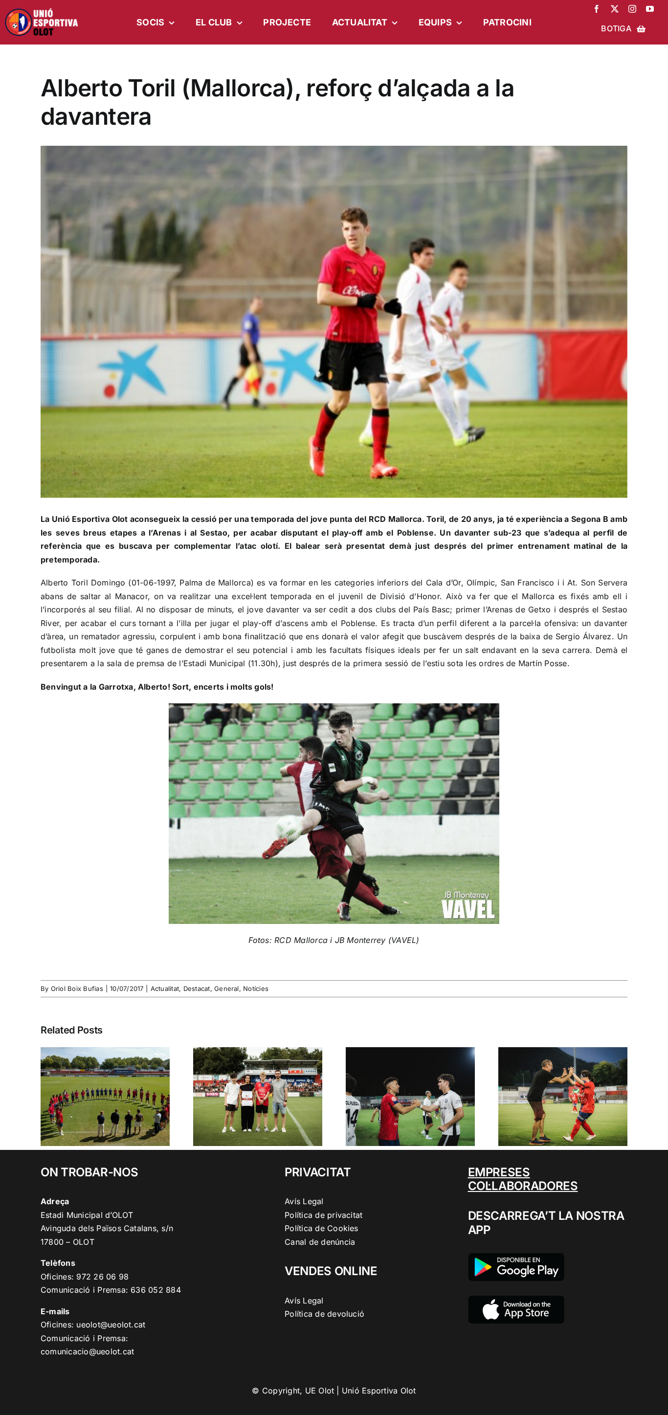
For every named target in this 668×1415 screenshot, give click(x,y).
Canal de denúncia (320, 1242)
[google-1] (516, 1257)
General (226, 988)
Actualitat (165, 988)
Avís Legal (304, 1201)
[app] (516, 1299)
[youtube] (650, 9)
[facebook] (597, 9)
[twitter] (615, 9)
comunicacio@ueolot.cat (87, 1351)
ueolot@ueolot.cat (110, 1324)
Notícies (255, 988)
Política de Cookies (321, 1228)
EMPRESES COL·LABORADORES (523, 1179)
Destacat (196, 988)
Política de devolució (324, 1314)
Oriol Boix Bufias (77, 988)
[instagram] (632, 9)
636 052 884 (156, 1290)
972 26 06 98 (102, 1276)
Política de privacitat (323, 1215)
